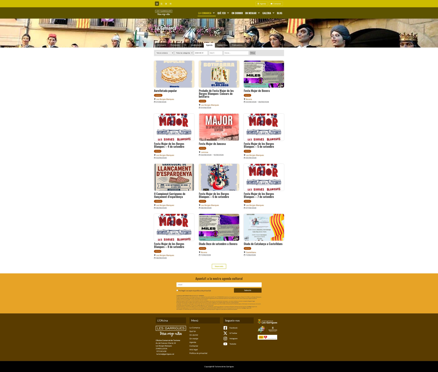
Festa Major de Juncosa (212, 143)
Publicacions (237, 45)
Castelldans (251, 252)
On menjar (250, 13)
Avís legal (193, 349)
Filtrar (252, 53)
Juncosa (204, 152)
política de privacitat (203, 290)
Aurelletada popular (165, 90)
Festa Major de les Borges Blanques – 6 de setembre (214, 195)
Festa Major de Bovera (257, 90)
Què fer (221, 13)
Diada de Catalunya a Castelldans (263, 243)
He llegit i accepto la (195, 290)
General (158, 95)
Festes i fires (222, 45)
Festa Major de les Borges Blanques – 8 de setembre (169, 245)
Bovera (249, 99)
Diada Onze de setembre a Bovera (218, 243)
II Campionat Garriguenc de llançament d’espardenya (169, 195)
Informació (161, 45)
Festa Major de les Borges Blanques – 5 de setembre (259, 145)
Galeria (266, 13)
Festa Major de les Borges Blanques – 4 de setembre (169, 145)
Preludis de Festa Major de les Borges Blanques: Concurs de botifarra (216, 93)
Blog (279, 13)
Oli (185, 45)
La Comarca (204, 13)
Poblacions (175, 45)
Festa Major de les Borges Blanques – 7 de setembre (259, 195)
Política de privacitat (198, 353)
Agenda (209, 45)
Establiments (196, 45)
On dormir (237, 13)
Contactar (193, 346)
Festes (202, 101)
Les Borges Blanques (165, 99)
